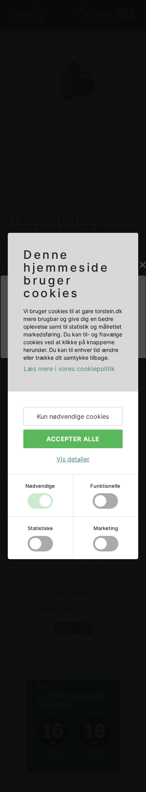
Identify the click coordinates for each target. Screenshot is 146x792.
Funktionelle (105, 486)
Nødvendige (40, 486)
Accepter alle (72, 439)
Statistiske (40, 528)
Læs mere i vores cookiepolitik (69, 369)
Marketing (105, 528)
